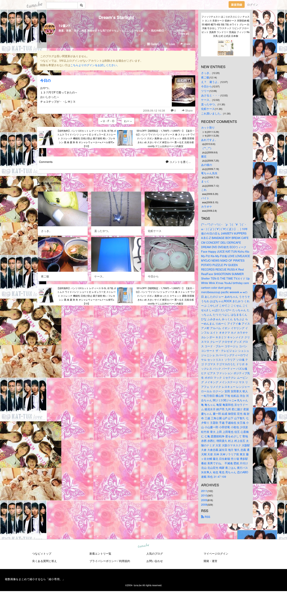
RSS (207, 517)
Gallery (155, 44)
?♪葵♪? (64, 25)
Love (171, 44)
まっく (205, 181)
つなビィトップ (41, 553)
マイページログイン (216, 553)
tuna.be (143, 545)
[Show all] (183, 33)
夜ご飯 (205, 77)
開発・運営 (210, 561)
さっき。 (206, 73)
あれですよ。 (209, 140)
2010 (204, 495)
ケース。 (206, 100)
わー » (128, 121)
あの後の (206, 165)
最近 (204, 156)
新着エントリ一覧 (100, 553)
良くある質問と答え (44, 561)
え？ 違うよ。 (210, 82)
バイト (205, 198)
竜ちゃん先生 (209, 173)
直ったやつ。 (209, 104)
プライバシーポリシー (103, 561)
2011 (204, 491)
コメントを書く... (179, 162)
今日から (206, 86)
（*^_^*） (207, 148)
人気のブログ (154, 553)
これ (204, 190)
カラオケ (206, 206)
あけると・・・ (210, 95)
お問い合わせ (154, 561)
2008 (204, 504)
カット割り (208, 127)
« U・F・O (107, 121)
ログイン (252, 4)
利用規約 (124, 561)
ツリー (205, 91)
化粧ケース (208, 109)
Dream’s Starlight (116, 17)
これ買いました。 (212, 113)
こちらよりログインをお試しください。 (94, 65)
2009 (204, 500)
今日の (45, 80)
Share (186, 44)
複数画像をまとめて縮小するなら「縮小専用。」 (35, 579)
